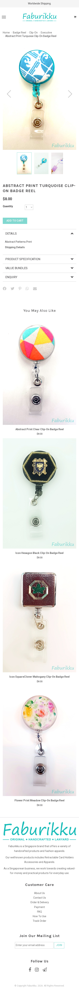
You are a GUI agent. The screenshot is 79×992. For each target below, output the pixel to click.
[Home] (39, 16)
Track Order (39, 920)
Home (6, 32)
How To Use (39, 916)
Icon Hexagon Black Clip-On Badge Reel (39, 553)
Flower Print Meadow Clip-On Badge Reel (39, 800)
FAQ (39, 911)
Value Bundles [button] (16, 268)
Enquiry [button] (11, 277)
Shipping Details (15, 247)
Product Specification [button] (22, 259)
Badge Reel (19, 32)
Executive (46, 32)
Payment (39, 907)
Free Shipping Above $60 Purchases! (39, 3)
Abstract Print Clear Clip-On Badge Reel (39, 429)
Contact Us (39, 897)
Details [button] (11, 233)
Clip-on (33, 32)
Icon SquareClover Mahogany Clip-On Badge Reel (39, 676)
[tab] (39, 233)
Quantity (8, 206)
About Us (39, 893)
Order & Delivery (39, 902)
